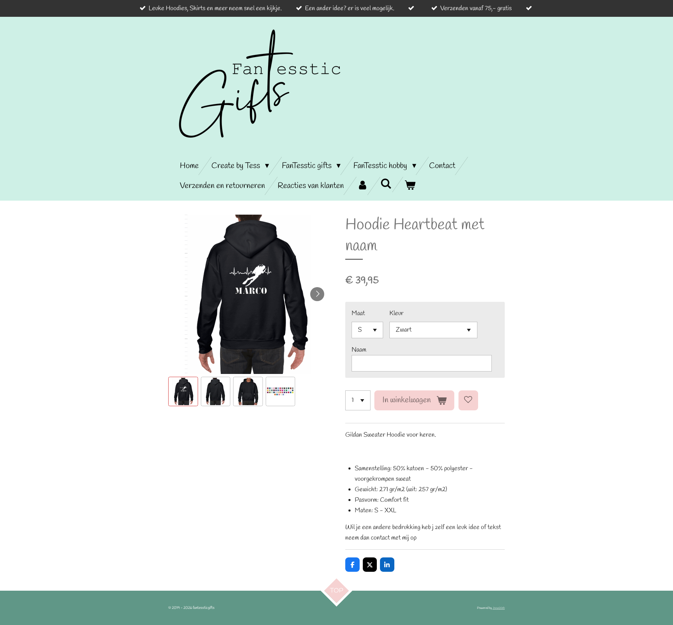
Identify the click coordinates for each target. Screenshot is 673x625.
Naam (359, 350)
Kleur (396, 313)
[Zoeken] (386, 184)
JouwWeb (498, 608)
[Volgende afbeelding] (317, 294)
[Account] (362, 186)
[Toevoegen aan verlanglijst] (468, 400)
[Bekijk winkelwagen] (410, 186)
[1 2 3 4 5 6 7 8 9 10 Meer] (358, 400)
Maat (358, 313)
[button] (183, 392)
